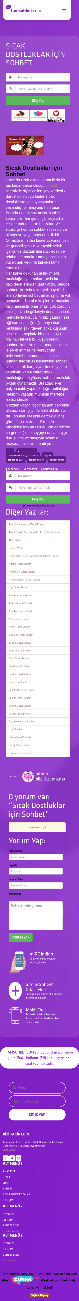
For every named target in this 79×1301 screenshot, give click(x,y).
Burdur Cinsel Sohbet (20, 674)
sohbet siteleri (36, 459)
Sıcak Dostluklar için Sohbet (23, 456)
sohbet (51, 185)
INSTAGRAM (51, 469)
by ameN (8, 1214)
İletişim (8, 1200)
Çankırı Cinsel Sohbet (20, 698)
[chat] (39, 1295)
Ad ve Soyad (15, 851)
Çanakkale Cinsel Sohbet (22, 690)
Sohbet (12, 1149)
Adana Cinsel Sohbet (20, 564)
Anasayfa (9, 1171)
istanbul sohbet (11, 1231)
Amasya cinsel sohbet (21, 595)
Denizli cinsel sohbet (20, 713)
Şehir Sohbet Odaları (17, 1194)
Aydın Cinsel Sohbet (19, 627)
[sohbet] (24, 1280)
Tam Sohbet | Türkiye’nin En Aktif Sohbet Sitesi (34, 532)
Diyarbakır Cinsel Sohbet (22, 721)
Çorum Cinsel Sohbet (20, 705)
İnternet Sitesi (16, 879)
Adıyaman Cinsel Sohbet (22, 571)
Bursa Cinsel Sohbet (19, 682)
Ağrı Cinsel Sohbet (19, 587)
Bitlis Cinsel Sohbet (19, 658)
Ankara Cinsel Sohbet (20, 603)
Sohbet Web (15, 548)
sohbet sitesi (57, 459)
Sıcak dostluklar (26, 452)
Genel (7, 1177)
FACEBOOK (13, 469)
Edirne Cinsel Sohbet (20, 737)
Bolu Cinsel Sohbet (19, 666)
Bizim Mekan (10, 1260)
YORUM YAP (20, 937)
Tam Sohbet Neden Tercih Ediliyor (27, 524)
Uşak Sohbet (16, 729)
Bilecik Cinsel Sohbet (20, 642)
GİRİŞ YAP (37, 1114)
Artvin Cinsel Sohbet (20, 619)
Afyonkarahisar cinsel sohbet (24, 579)
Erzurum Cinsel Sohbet (21, 753)
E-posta (13, 865)
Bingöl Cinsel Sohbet (20, 650)
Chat (5, 1149)
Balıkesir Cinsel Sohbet (21, 634)
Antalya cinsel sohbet (20, 611)
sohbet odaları (15, 459)
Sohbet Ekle (11, 1225)
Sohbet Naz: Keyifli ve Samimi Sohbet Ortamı (33, 556)
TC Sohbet (14, 540)
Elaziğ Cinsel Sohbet (20, 745)
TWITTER (32, 469)
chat (10, 452)
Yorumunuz (15, 893)
